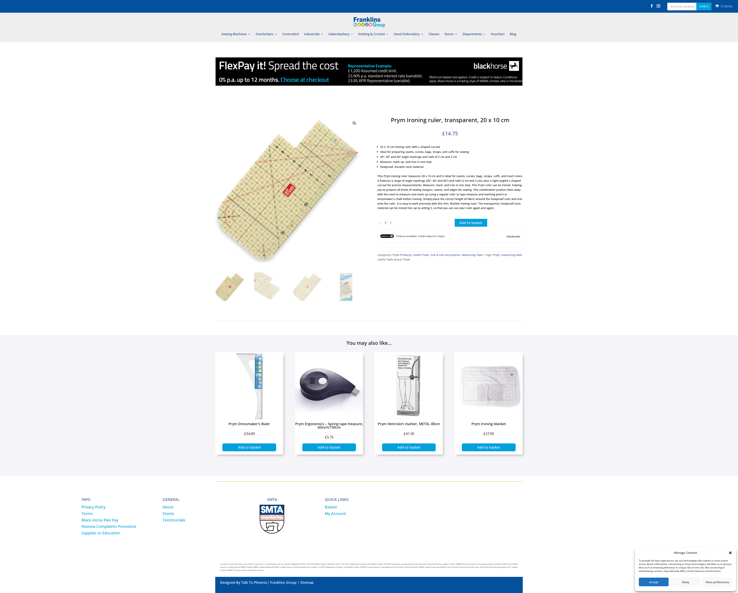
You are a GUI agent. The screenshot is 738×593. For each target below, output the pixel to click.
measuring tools (511, 255)
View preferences (717, 582)
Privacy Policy (93, 507)
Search (704, 6)
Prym (496, 255)
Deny (685, 582)
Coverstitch (290, 34)
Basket (331, 507)
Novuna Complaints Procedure (108, 526)
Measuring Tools (472, 255)
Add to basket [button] (249, 447)
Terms (87, 513)
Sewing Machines (234, 34)
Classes (434, 34)
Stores (449, 34)
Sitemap (307, 582)
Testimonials (174, 520)
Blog (513, 34)
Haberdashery (338, 34)
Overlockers (264, 34)
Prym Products (402, 255)
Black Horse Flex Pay (99, 520)
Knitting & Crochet (371, 34)
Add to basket (471, 222)
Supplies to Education (100, 533)
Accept (653, 582)
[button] (730, 553)
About (168, 507)
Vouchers (498, 34)
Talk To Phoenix (254, 582)
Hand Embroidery (407, 34)
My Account (335, 513)
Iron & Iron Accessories (445, 255)
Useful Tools (421, 255)
